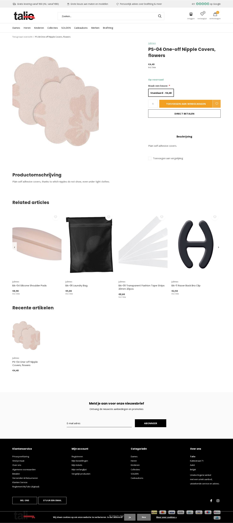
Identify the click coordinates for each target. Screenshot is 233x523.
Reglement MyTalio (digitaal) (25, 486)
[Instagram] (218, 500)
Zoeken (159, 16)
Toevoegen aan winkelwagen (186, 103)
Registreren (77, 456)
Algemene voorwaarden (24, 469)
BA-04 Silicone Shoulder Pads (29, 285)
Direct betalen (184, 113)
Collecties (52, 27)
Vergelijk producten (81, 473)
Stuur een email (52, 500)
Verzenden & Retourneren (25, 478)
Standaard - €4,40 (161, 92)
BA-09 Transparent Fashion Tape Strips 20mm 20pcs (142, 287)
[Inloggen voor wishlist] (217, 104)
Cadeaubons (81, 27)
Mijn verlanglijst (79, 469)
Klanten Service (19, 482)
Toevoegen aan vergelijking (168, 158)
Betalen (16, 473)
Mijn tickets (77, 465)
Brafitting (108, 27)
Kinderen (39, 27)
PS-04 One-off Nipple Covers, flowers (25, 363)
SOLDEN (66, 27)
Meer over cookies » (166, 517)
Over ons (16, 465)
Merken (95, 27)
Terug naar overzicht (22, 36)
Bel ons (24, 500)
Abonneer (150, 423)
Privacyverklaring (20, 456)
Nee (144, 517)
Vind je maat (18, 460)
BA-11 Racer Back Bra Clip (186, 285)
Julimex (152, 43)
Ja (130, 517)
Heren (27, 27)
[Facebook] (211, 500)
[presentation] (14, 247)
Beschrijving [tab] (184, 136)
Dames (16, 27)
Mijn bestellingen (80, 460)
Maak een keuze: (159, 85)
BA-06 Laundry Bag (76, 285)
